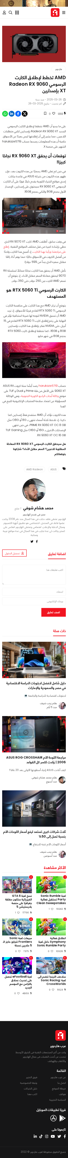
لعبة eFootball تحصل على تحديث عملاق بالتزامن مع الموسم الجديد (18, 982)
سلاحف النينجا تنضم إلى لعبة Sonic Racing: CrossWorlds (52, 980)
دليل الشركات (30, 1088)
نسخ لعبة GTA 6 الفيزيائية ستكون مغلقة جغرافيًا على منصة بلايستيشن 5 (18, 901)
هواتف (62, 1094)
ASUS (53, 469)
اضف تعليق (53, 612)
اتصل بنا (61, 1083)
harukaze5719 (48, 386)
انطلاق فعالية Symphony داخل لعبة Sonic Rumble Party (51, 941)
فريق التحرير (31, 1077)
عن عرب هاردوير (58, 1077)
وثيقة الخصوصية (28, 1083)
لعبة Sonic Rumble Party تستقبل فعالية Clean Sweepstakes (51, 899)
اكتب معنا (32, 1094)
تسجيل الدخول (12, 553)
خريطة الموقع (59, 1088)
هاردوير (58, 69)
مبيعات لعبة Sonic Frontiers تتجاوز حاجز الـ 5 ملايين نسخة (17, 941)
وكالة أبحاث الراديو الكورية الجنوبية (40, 396)
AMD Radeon (34, 469)
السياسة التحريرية (57, 1100)
